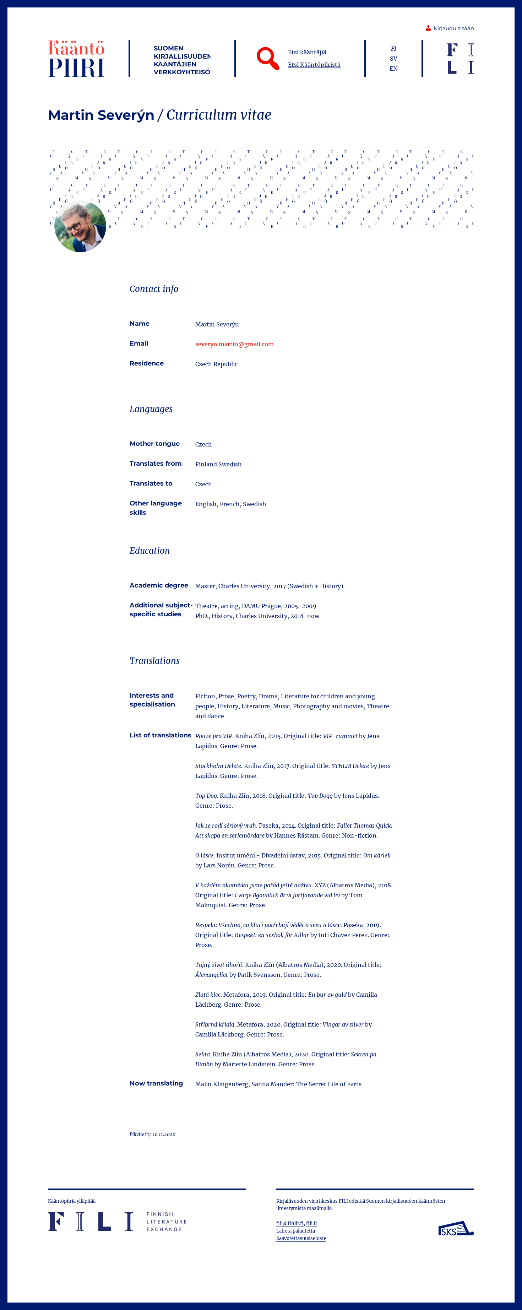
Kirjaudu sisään (454, 28)
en (394, 68)
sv (393, 58)
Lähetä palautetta (295, 1231)
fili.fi (311, 1223)
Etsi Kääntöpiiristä (314, 64)
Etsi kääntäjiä (307, 52)
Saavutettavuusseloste (301, 1238)
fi (393, 48)
